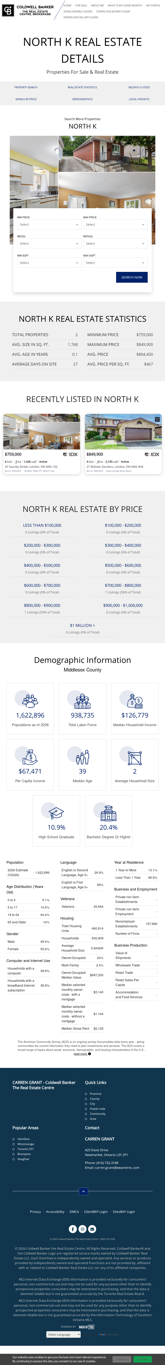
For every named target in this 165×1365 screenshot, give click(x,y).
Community (97, 1114)
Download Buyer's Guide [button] (113, 11)
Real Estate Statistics (82, 87)
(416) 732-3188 (107, 1163)
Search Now (132, 277)
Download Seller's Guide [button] (81, 17)
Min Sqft (23, 255)
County (94, 1099)
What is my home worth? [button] (125, 5)
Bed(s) (21, 236)
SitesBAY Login (124, 1211)
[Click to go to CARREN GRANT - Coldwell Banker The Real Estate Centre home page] (28, 10)
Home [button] (67, 5)
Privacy (35, 1211)
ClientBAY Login (96, 1211)
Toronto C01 (26, 1149)
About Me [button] (97, 5)
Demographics (82, 99)
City (92, 1104)
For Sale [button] (81, 5)
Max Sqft (89, 255)
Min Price (23, 217)
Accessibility (55, 1211)
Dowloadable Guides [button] (78, 11)
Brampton (24, 1154)
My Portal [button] (153, 5)
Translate (112, 1334)
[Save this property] (75, 419)
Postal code (97, 1109)
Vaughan (23, 1159)
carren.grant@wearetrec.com (117, 1167)
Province (95, 1094)
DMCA (74, 1211)
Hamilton (24, 1139)
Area (93, 1119)
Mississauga (26, 1144)
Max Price (90, 217)
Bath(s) (88, 236)
